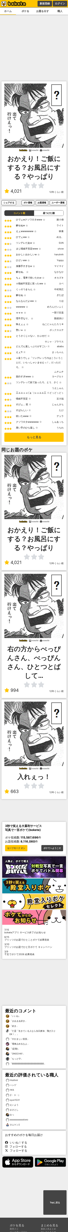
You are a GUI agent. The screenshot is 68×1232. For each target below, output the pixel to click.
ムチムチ (59, 371)
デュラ (60, 416)
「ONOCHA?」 (17, 1053)
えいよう (14, 1104)
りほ (61, 301)
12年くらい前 (56, 192)
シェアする (8, 202)
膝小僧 (60, 219)
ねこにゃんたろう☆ (53, 324)
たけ (61, 410)
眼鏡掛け (59, 318)
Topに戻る (55, 1202)
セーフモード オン (16, 848)
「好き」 (13, 1026)
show (61, 248)
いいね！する (17, 1142)
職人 (60, 11)
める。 (60, 237)
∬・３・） (15, 1095)
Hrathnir (14, 1080)
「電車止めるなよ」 (19, 1043)
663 (15, 791)
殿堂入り (14, 1228)
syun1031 (15, 1100)
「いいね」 (15, 1016)
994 (15, 690)
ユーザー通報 (58, 202)
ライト (60, 225)
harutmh (59, 254)
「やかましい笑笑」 (19, 1039)
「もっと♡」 (16, 1058)
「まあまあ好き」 (18, 1021)
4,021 (16, 191)
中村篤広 (59, 289)
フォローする (17, 1146)
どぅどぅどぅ (57, 392)
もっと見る (34, 437)
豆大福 (60, 398)
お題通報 (42, 202)
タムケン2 (15, 1124)
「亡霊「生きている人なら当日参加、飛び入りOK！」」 (32, 1033)
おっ (12, 1114)
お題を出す (42, 11)
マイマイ (59, 266)
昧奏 (61, 231)
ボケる (25, 11)
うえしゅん (58, 388)
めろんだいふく (55, 306)
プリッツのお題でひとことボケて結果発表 (26, 938)
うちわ (60, 427)
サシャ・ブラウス (54, 341)
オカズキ (59, 277)
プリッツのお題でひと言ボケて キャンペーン (28, 945)
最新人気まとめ (48, 1228)
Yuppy (60, 260)
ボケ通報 (28, 202)
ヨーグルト (58, 376)
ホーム (8, 11)
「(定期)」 (14, 1048)
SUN (61, 242)
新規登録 (45, 3)
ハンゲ (13, 1085)
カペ (61, 283)
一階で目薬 (58, 312)
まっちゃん (58, 352)
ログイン (60, 3)
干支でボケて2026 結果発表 (19, 953)
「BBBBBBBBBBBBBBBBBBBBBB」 (27, 1063)
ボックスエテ (57, 330)
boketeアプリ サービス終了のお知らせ (25, 931)
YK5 (12, 1090)
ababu (60, 346)
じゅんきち (58, 404)
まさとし (14, 1109)
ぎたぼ (60, 295)
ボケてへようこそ (52, 848)
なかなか (59, 272)
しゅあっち (58, 422)
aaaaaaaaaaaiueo (19, 1119)
